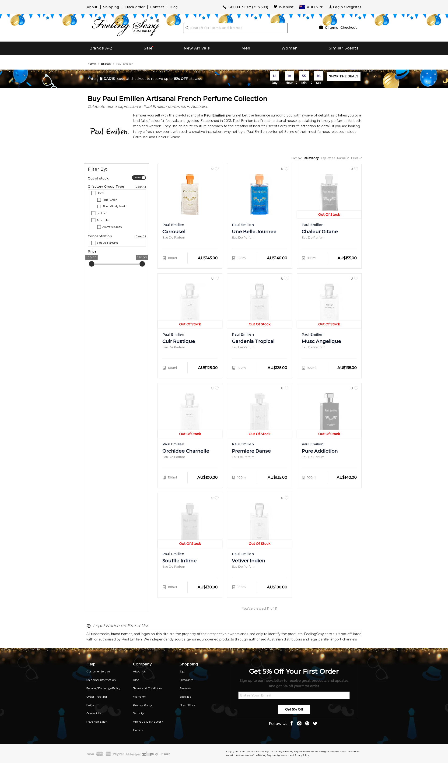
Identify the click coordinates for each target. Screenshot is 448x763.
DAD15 (109, 79)
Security (138, 713)
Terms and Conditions (147, 688)
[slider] (91, 264)
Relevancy (311, 158)
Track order (135, 7)
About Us (139, 671)
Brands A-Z (101, 48)
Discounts (186, 680)
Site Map (185, 696)
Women (289, 48)
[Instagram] (299, 724)
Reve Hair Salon (96, 721)
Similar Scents (344, 48)
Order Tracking (96, 696)
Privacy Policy (142, 705)
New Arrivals (197, 48)
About (92, 7)
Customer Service (98, 671)
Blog (174, 7)
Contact (157, 7)
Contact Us (93, 713)
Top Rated (328, 158)
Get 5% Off (294, 709)
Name (341, 158)
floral (100, 193)
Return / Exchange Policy (103, 688)
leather (102, 213)
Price (355, 158)
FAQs (90, 705)
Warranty (139, 696)
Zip (182, 671)
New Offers (187, 705)
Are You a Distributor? (148, 721)
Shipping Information (101, 680)
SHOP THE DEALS (343, 76)
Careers (138, 730)
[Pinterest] (307, 724)
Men (245, 48)
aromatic (103, 220)
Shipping (111, 7)
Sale (148, 48)
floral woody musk (114, 206)
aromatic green (112, 226)
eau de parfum (107, 242)
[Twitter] (315, 724)
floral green (109, 199)
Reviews (185, 688)
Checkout (348, 27)
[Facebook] (291, 724)
